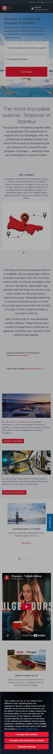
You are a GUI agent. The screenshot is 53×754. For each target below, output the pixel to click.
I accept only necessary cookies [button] (26, 740)
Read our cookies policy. (27, 729)
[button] (26, 746)
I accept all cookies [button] (26, 734)
